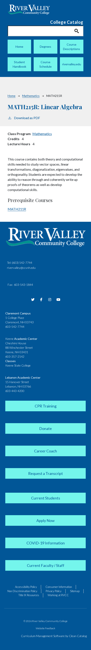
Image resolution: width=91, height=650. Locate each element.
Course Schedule (45, 64)
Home (19, 46)
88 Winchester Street (19, 347)
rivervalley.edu (71, 64)
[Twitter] (32, 299)
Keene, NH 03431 (16, 352)
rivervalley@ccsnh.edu (21, 267)
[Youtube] (58, 299)
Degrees (45, 46)
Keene (21, 338)
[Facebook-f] (41, 299)
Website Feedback (45, 628)
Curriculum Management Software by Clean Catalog (54, 636)
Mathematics (31, 96)
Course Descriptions (71, 47)
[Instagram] (49, 299)
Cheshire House (15, 343)
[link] (45, 405)
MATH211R (17, 209)
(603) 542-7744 (22, 262)
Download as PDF (27, 118)
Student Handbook (19, 64)
